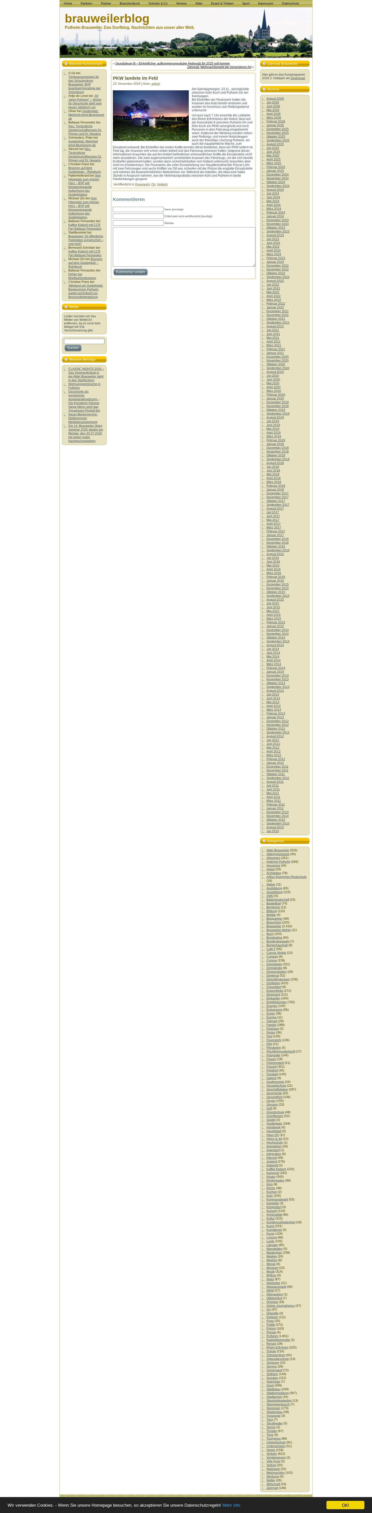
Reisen (271, 1344)
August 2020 (275, 372)
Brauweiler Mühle (278, 930)
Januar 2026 (275, 125)
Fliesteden (273, 1047)
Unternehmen (275, 1446)
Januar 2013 (275, 717)
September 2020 (278, 368)
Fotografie (273, 1055)
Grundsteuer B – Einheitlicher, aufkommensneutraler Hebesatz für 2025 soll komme (172, 63)
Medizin (271, 1260)
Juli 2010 (272, 831)
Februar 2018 (275, 486)
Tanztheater (274, 1423)
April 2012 (273, 751)
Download (298, 78)
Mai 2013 (272, 702)
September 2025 (278, 140)
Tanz (269, 1419)
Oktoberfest (274, 1298)
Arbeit (270, 869)
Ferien (270, 1032)
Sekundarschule (277, 1359)
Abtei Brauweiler (277, 850)
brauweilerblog (107, 18)
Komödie (272, 1203)
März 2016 (273, 573)
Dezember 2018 (277, 448)
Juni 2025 (273, 152)
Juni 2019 (273, 425)
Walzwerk (273, 1469)
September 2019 (278, 413)
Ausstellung (274, 892)
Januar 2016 (275, 580)
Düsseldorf (273, 987)
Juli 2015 (272, 603)
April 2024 (273, 205)
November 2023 (277, 224)
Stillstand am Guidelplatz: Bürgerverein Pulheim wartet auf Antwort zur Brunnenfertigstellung (85, 291)
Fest (269, 1036)
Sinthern (272, 1374)
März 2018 (273, 482)
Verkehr (162, 184)
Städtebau (273, 1389)
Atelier (270, 884)
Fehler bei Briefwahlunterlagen (82, 276)
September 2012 (278, 732)
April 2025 (273, 159)
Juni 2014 (273, 653)
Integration (273, 1154)
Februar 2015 (275, 622)
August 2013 (275, 690)
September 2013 (278, 687)
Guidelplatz (274, 1123)
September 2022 (278, 277)
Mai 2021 (272, 338)
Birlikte (271, 915)
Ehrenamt (273, 994)
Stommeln (273, 1408)
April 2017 (273, 524)
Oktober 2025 (275, 136)
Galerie (271, 1078)
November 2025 (277, 133)
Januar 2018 (275, 489)
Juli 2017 (272, 512)
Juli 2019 (272, 421)
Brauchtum (273, 922)
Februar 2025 (275, 167)
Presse (271, 1332)
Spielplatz (273, 1381)
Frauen (271, 1059)
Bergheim (273, 907)
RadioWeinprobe (278, 1340)
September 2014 (278, 641)
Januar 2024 (275, 216)
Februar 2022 (275, 303)
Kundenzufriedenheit (280, 1222)
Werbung (272, 1476)
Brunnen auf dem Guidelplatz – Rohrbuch (84, 170)
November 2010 (277, 816)
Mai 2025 (272, 155)
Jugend (271, 1161)
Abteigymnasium (278, 854)
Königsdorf (273, 1207)
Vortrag (271, 1465)
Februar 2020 (275, 394)
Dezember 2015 (277, 584)
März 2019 (273, 436)
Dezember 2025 (277, 129)
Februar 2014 (275, 668)
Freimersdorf (275, 1063)
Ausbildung (274, 888)
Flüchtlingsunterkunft (280, 1051)
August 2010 (275, 827)
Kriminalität (274, 1214)
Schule (271, 1351)
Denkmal (272, 975)
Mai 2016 (272, 565)
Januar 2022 (275, 307)
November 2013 (277, 679)
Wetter (270, 1480)
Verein (270, 1450)
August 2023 (275, 235)
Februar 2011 (275, 804)
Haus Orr (272, 1135)
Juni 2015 (273, 607)
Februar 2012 (275, 759)
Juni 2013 (273, 698)
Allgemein (273, 858)
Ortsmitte (272, 1313)
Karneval (272, 1173)
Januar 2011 (275, 808)
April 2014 (273, 660)
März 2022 (273, 300)
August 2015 (275, 599)
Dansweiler (274, 964)
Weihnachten (275, 1473)
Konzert (271, 1211)
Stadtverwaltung (277, 1393)
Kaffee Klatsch (276, 1169)
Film (269, 1044)
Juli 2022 (272, 284)
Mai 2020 (272, 383)
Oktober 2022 (275, 273)
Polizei (271, 1328)
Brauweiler (273, 926)
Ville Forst (273, 1461)
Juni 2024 (273, 197)
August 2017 (275, 508)
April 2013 (273, 706)
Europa (271, 1017)
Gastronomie (275, 1082)
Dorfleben (273, 983)
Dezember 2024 (277, 174)
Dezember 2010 (277, 812)
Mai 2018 (272, 474)
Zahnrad (272, 1488)
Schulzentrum (275, 1355)
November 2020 (277, 360)
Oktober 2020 (275, 364)
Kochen (271, 1192)
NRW (270, 1290)
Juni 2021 (273, 334)
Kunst (270, 1226)
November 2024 (277, 178)
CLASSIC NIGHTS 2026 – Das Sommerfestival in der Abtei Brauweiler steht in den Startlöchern (86, 374)
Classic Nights (276, 953)
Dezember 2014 (277, 630)
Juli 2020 (272, 375)
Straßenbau (274, 1412)
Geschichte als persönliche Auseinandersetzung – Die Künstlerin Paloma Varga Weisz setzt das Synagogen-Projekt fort (84, 401)
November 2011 (277, 770)
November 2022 (277, 269)
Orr (153, 184)
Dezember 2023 (277, 220)
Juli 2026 (272, 102)
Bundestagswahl (278, 941)
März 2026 (273, 117)
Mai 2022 (272, 292)
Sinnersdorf (274, 1370)
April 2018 (273, 478)
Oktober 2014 (275, 637)
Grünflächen (274, 1116)
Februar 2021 (275, 349)
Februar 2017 (275, 531)
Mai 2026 (272, 110)
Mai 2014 (272, 656)
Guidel (271, 1120)
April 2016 (273, 569)
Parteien (272, 1317)
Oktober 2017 (275, 501)
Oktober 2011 (275, 774)
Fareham (272, 1029)
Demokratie (274, 968)
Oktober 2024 (275, 182)
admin (156, 84)
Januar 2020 (275, 398)
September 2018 (278, 459)
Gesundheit (274, 1097)
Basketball (273, 903)
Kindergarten (275, 1180)
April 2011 (273, 797)
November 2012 (277, 725)
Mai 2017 (272, 520)
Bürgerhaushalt (277, 945)
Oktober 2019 (275, 410)
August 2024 (275, 190)
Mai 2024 (272, 201)
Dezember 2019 (277, 402)
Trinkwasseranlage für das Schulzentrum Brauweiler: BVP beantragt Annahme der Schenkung (84, 84)
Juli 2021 (272, 330)
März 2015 (273, 618)
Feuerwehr (142, 184)
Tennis (271, 1427)
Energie (271, 1006)
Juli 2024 (272, 193)
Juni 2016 (273, 561)
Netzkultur (273, 1283)
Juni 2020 (273, 379)
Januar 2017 (275, 535)
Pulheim (272, 1336)
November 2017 (277, 497)
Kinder (271, 1177)
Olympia (272, 1302)
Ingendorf (273, 1150)
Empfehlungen (276, 1002)
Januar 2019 (275, 444)
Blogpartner (274, 918)
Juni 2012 (273, 744)
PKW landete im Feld (135, 78)
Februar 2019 (275, 440)
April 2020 (273, 387)
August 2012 (275, 736)
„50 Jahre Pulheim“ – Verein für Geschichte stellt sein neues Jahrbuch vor (85, 101)
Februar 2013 (275, 713)
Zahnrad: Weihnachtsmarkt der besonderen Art (219, 67)
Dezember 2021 (277, 311)
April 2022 (273, 296)
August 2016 (275, 554)
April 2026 (273, 114)
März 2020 (273, 391)
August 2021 (275, 326)
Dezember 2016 (277, 539)
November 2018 (277, 451)
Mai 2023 (272, 246)
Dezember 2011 (277, 766)
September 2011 (277, 778)
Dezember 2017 (277, 493)
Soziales (272, 1378)
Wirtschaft (273, 1484)
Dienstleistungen (278, 979)
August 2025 (275, 144)
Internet (271, 1158)
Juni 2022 (273, 288)
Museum (272, 1268)
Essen (270, 1013)
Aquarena (273, 865)
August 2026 (275, 98)
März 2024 (273, 209)
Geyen (271, 1101)
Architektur (273, 873)
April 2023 (273, 250)
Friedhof (272, 1070)
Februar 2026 (275, 121)
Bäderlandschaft (277, 899)
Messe (271, 1264)
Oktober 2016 (275, 546)
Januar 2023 (275, 262)
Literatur (272, 1245)
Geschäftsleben (277, 1089)
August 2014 (275, 645)
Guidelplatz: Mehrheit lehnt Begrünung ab (86, 114)
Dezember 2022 (277, 265)
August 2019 (275, 417)
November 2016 (277, 542)
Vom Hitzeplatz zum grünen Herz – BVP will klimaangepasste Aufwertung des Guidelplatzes (84, 185)
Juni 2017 (273, 516)
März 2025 (273, 163)
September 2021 (278, 322)
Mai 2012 (272, 747)
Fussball (272, 1074)
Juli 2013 (272, 694)
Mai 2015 (272, 611)
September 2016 (278, 550)
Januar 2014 (275, 672)
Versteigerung (276, 1457)
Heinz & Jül (274, 1139)
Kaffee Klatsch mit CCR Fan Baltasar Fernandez (84, 226)
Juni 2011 (273, 789)
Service (271, 1366)
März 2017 (273, 527)
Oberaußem (274, 1294)
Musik (270, 1271)
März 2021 (273, 345)
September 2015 (278, 596)
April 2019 (273, 432)
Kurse (270, 1233)
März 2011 (273, 801)
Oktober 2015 (275, 592)
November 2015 (277, 588)
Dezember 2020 (277, 357)
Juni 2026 (273, 106)
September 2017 (278, 505)
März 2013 (273, 709)
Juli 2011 (272, 785)
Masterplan (274, 1252)
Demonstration (276, 972)
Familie (271, 1025)
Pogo (270, 1321)
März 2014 (273, 664)
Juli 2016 (272, 558)
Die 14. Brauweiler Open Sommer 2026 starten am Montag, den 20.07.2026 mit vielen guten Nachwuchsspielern (85, 433)
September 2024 (278, 186)
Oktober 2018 (275, 455)
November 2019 (277, 406)
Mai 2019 (272, 429)
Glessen (272, 1104)
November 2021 (277, 315)
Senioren (272, 1362)
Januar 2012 (275, 763)
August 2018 (275, 463)
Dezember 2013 (277, 675)
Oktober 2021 (275, 319)
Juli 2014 (272, 649)
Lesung (271, 1237)
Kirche (270, 1188)
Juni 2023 (273, 243)
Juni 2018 (273, 470)
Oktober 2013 (275, 683)
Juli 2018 (272, 467)
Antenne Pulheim (278, 862)
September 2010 (278, 823)
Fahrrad (271, 1021)
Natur (270, 1279)
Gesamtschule (276, 1085)
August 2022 (275, 281)
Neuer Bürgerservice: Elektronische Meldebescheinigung (83, 418)
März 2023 (273, 254)
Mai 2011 (272, 793)
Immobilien (274, 1146)
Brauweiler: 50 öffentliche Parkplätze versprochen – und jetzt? (86, 240)
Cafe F (271, 949)
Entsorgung (274, 1010)
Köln (269, 1195)
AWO (270, 896)
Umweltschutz (276, 1442)
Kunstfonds (274, 1230)
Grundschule (275, 1112)
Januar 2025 (275, 171)
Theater (271, 1431)
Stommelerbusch (278, 1404)
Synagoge (273, 1416)
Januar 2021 (275, 353)
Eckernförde (274, 991)
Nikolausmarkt (276, 1287)
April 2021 (273, 341)
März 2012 (273, 755)
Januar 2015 (275, 626)
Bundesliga (274, 937)
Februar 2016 (275, 577)
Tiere (270, 1435)
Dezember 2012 (277, 721)
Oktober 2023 (275, 227)
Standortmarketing (279, 1400)
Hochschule (274, 1142)
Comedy (272, 956)
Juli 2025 (272, 148)
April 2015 (273, 615)
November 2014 (277, 634)
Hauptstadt (273, 1131)
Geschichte (274, 1093)
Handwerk (273, 1127)
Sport (270, 1385)
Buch (270, 934)
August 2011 (275, 782)
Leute (270, 1241)
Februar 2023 (275, 258)
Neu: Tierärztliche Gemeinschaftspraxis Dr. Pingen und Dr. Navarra (85, 130)
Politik (270, 1325)
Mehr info (231, 1505)
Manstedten (274, 1249)
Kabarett (272, 1165)
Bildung (271, 911)
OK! (345, 1505)
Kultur (270, 1218)
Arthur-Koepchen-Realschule (286, 877)
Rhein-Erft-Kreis (277, 1347)
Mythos (271, 1275)
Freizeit (271, 1066)
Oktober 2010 (275, 820)
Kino (269, 1184)
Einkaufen (273, 998)
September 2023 (278, 231)
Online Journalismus (280, 1306)
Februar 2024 (275, 212)
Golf (269, 1108)
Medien (271, 1256)
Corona (271, 960)
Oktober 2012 (275, 728)
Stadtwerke (274, 1397)
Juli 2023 (272, 239)
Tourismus (273, 1438)
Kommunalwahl (277, 1199)
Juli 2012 (272, 740)
